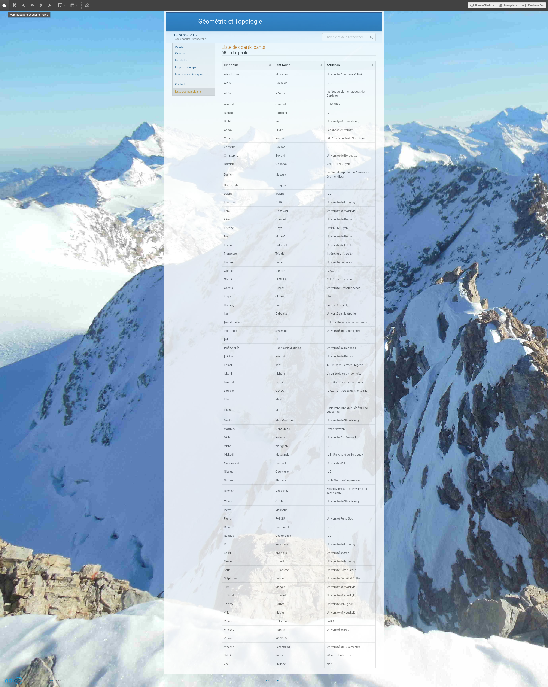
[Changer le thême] (74, 5)
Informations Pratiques (189, 74)
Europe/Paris (483, 5)
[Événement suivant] (41, 5)
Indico (51, 680)
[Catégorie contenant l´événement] (32, 5)
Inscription (181, 60)
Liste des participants (188, 91)
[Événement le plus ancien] (15, 5)
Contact (180, 84)
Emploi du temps (185, 67)
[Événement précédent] (23, 5)
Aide (268, 680)
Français (509, 5)
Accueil (179, 46)
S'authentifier (535, 5)
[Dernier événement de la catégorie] (49, 5)
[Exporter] (62, 5)
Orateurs (180, 53)
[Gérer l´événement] (87, 5)
